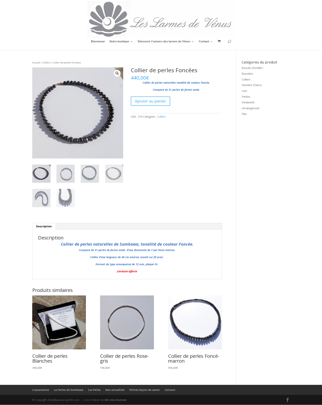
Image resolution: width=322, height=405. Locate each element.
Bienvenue (98, 41)
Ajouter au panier (150, 101)
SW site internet (116, 400)
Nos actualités (114, 390)
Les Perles (94, 390)
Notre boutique (119, 41)
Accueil (36, 62)
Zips (244, 114)
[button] (117, 73)
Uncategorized (250, 108)
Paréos (246, 96)
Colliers (46, 62)
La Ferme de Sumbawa (68, 390)
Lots (244, 91)
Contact (204, 41)
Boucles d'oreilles (252, 68)
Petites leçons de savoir (144, 390)
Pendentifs (248, 102)
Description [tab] (44, 226)
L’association (40, 390)
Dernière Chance (252, 85)
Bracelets (247, 73)
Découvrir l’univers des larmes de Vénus (164, 41)
